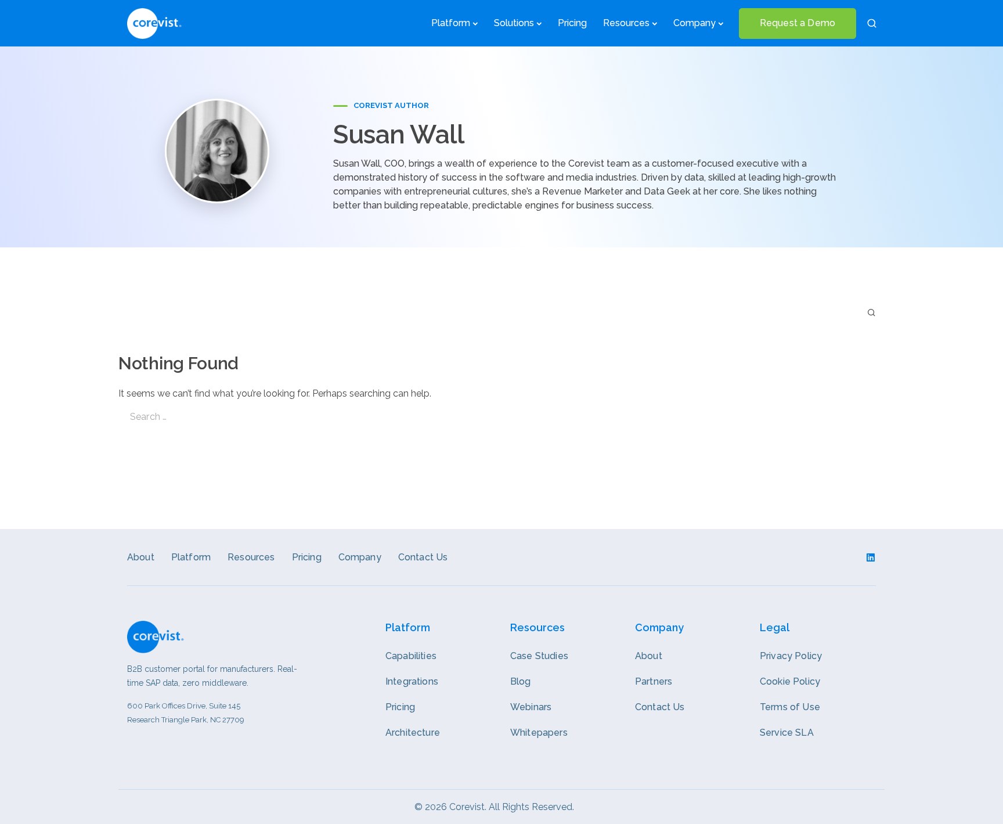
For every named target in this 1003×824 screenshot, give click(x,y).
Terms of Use (790, 707)
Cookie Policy (790, 681)
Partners (653, 681)
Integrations (411, 681)
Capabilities (410, 655)
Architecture (412, 732)
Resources (251, 557)
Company (694, 22)
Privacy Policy (791, 655)
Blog (520, 681)
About (140, 557)
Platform (450, 22)
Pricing (572, 22)
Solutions (514, 22)
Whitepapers (539, 732)
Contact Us (423, 557)
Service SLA (787, 732)
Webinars (530, 707)
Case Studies (539, 655)
